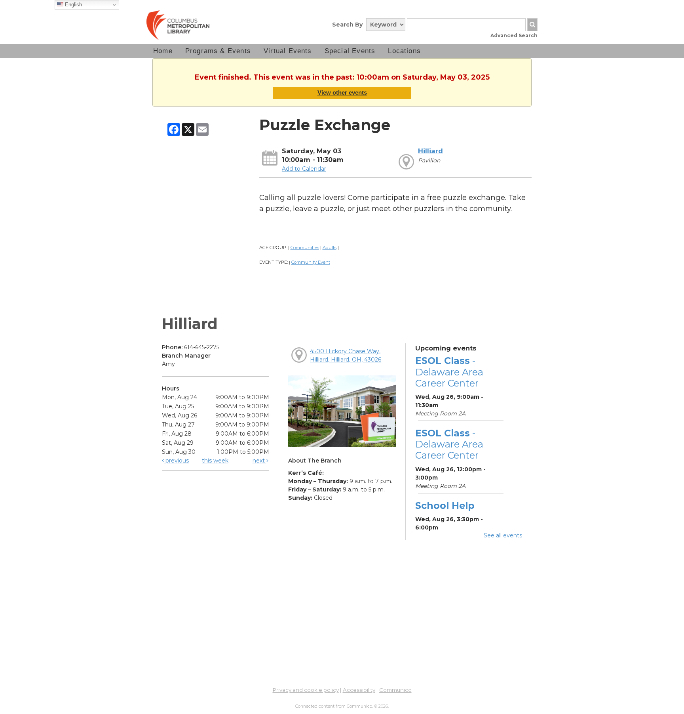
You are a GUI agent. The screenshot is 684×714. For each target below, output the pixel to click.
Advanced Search (514, 35)
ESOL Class (449, 371)
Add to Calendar (304, 168)
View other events (342, 92)
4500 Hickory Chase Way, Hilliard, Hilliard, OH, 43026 (345, 355)
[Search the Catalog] (532, 24)
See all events (503, 535)
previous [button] (176, 460)
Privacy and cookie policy (306, 690)
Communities (305, 247)
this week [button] (215, 460)
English (72, 5)
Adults (329, 247)
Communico (395, 690)
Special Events (350, 51)
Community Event (310, 262)
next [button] (259, 460)
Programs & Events (218, 51)
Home (163, 51)
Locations (404, 51)
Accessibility (359, 690)
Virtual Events (288, 51)
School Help (444, 505)
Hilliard (430, 151)
